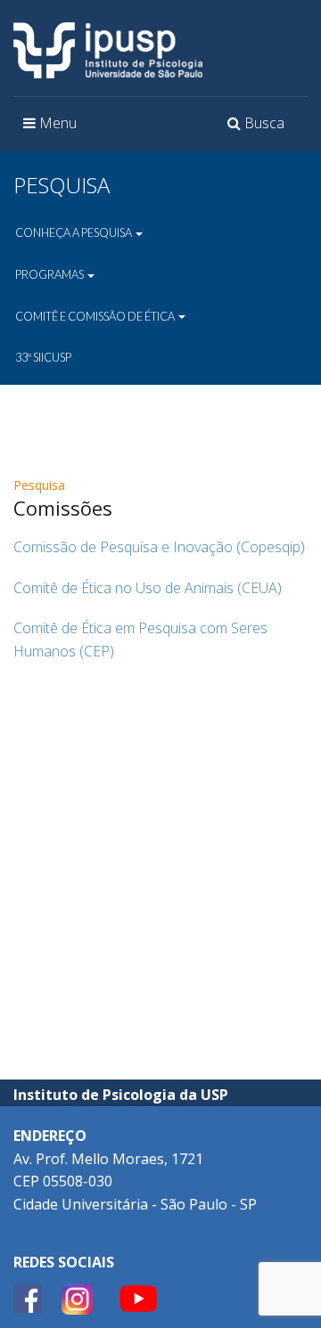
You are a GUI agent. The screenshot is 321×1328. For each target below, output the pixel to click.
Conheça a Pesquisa (74, 232)
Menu (54, 128)
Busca (258, 128)
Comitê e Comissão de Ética (96, 316)
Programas (50, 274)
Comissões (62, 507)
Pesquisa (39, 485)
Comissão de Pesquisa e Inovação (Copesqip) (159, 547)
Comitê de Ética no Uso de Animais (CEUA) (147, 588)
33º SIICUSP (43, 357)
